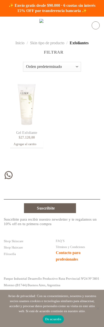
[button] (26, 144)
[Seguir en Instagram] (29, 176)
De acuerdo (53, 319)
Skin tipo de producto (47, 43)
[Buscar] (77, 25)
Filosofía (10, 254)
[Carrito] (85, 25)
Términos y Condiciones (70, 247)
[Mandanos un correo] (40, 176)
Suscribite (46, 208)
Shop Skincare (13, 241)
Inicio (19, 43)
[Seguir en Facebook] (18, 176)
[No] (97, 310)
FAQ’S (60, 241)
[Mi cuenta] (96, 25)
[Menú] (7, 25)
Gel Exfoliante (26, 133)
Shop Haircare (13, 247)
